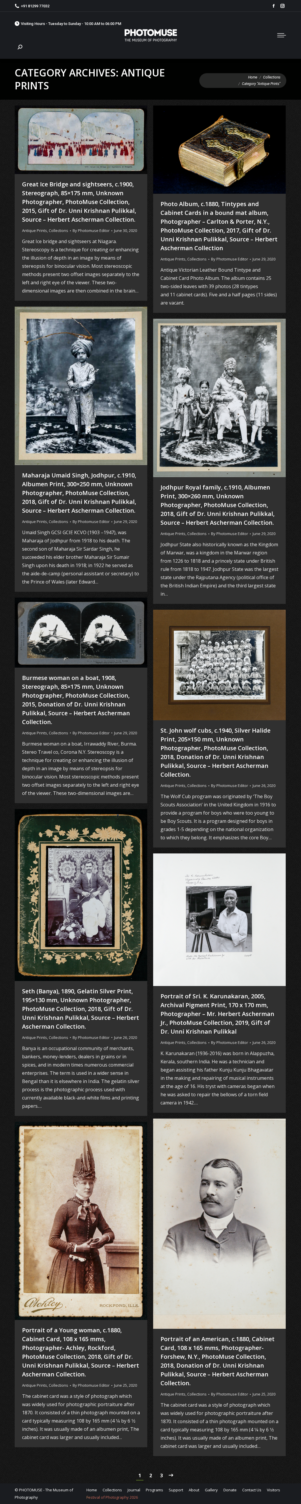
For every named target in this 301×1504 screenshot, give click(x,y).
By (91, 230)
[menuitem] (91, 1490)
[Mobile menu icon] (281, 35)
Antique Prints (34, 230)
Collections (58, 230)
